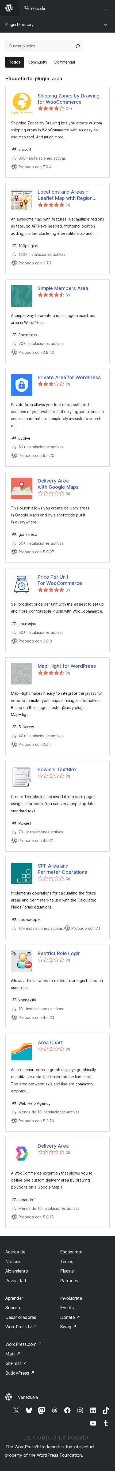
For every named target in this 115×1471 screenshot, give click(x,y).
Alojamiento (16, 1271)
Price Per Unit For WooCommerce (60, 580)
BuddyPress (19, 1373)
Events (67, 1307)
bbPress (16, 1363)
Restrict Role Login (59, 953)
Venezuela (28, 1397)
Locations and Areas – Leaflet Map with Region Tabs (65, 195)
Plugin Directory (19, 24)
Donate (70, 1317)
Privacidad (15, 1280)
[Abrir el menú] (106, 8)
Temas (66, 1261)
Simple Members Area (63, 288)
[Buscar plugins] (77, 46)
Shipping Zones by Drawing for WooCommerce (68, 99)
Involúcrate (71, 1298)
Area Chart (50, 1042)
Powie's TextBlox (57, 769)
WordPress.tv (21, 1326)
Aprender (14, 1298)
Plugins (67, 1271)
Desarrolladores (20, 1317)
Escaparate (71, 1252)
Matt (12, 1354)
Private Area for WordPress (69, 377)
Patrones (69, 1280)
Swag (68, 1326)
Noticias (13, 1261)
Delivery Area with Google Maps (58, 484)
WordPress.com (23, 1344)
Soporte (13, 1307)
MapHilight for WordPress (67, 666)
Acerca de (15, 1252)
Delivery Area (53, 1146)
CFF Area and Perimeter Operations (62, 869)
